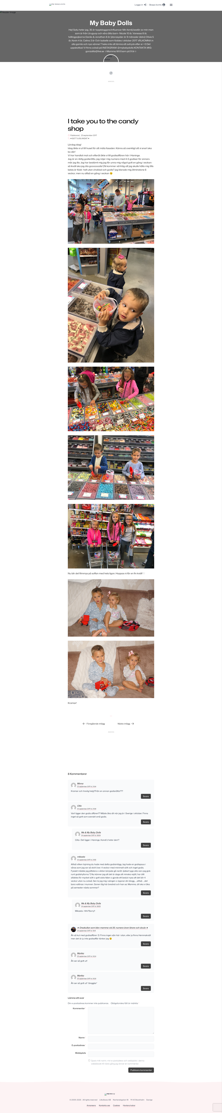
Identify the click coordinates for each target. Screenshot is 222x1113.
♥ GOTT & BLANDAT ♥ (79, 138)
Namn (82, 1037)
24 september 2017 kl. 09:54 (91, 835)
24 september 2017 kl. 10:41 (86, 931)
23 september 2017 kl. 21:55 (86, 860)
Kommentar (79, 1008)
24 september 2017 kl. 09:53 (91, 906)
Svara (146, 796)
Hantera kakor (129, 1105)
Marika (80, 953)
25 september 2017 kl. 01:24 (86, 956)
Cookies (116, 1105)
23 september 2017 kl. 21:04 (86, 786)
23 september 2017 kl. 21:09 (86, 809)
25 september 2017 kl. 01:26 (86, 979)
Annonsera (91, 1105)
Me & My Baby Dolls (91, 832)
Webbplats (80, 1053)
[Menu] (171, 4)
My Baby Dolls (111, 22)
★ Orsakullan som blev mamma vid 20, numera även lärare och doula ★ (112, 927)
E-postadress (79, 1045)
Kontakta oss (104, 1105)
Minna (80, 783)
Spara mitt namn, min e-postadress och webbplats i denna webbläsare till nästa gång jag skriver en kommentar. (117, 1062)
